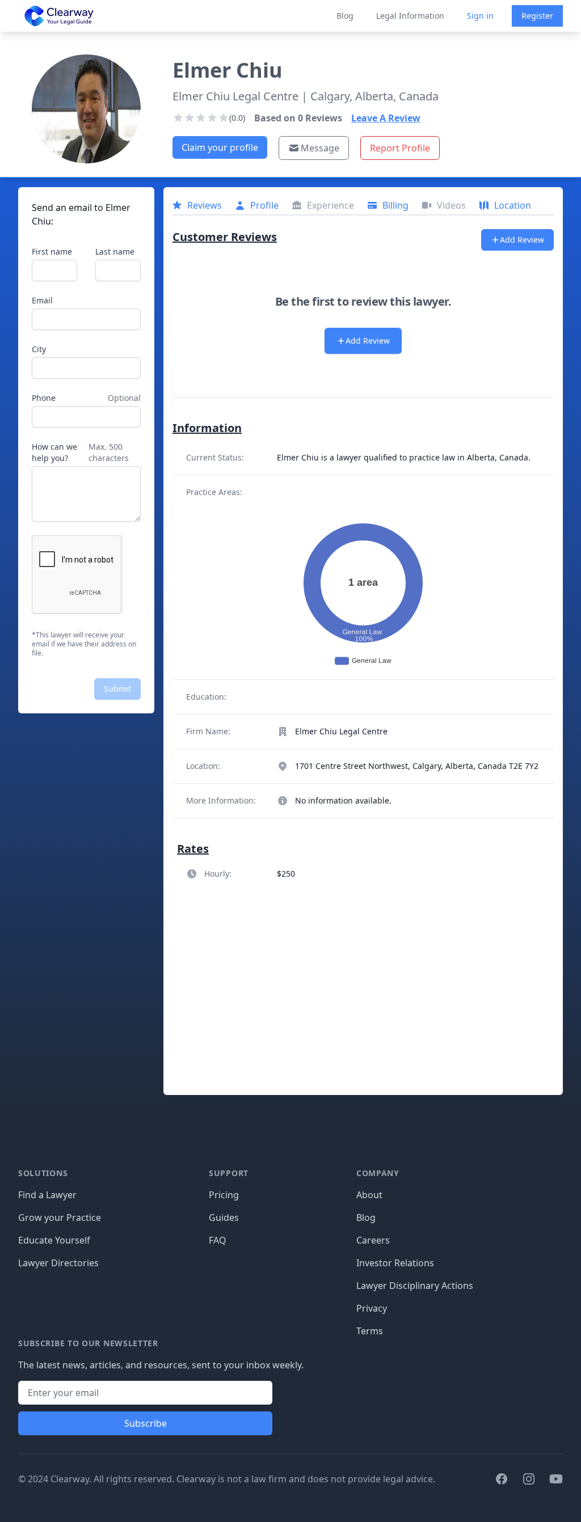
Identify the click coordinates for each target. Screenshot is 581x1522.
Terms (369, 1331)
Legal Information (410, 15)
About (369, 1195)
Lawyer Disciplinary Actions (414, 1285)
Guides (224, 1217)
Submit (117, 688)
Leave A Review (385, 118)
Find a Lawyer (47, 1195)
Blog (344, 15)
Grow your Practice (59, 1217)
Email (42, 300)
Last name (114, 251)
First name (52, 251)
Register (537, 15)
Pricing (224, 1195)
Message (320, 148)
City (39, 349)
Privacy (371, 1308)
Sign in (480, 15)
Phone (44, 397)
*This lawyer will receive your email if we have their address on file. (84, 644)
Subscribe (145, 1423)
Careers (373, 1240)
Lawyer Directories (58, 1263)
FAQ (217, 1240)
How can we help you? (54, 452)
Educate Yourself (54, 1240)
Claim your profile (220, 147)
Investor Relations (395, 1263)
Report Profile (400, 148)
